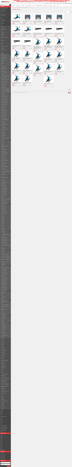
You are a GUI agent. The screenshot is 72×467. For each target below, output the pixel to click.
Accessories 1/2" (4, 206)
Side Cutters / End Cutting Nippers (6, 171)
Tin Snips (3, 136)
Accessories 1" (3, 205)
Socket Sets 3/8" (4, 264)
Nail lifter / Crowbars (4, 309)
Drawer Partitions (3, 388)
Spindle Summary (4, 200)
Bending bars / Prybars (4, 301)
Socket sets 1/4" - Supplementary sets (6, 259)
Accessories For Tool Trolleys (4, 383)
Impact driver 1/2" (4, 105)
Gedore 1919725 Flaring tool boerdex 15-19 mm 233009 (16, 34)
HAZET (1, 419)
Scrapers (3, 310)
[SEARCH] (10, 5)
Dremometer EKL (3, 349)
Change (66, 3)
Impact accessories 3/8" (5, 104)
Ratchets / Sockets (4, 203)
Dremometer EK (3, 347)
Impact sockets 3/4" (4, 116)
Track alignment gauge (4, 202)
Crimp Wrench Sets (4, 154)
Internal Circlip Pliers (4, 163)
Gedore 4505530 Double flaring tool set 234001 (27, 21)
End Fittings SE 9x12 (3, 367)
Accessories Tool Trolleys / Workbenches (4, 386)
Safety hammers (4, 85)
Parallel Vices (3, 293)
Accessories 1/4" (4, 208)
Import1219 (2, 26)
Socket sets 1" (3, 251)
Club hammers (3, 74)
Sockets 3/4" (3, 228)
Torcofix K (2, 369)
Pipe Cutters (3, 130)
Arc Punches (3, 121)
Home (13, 7)
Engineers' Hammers (4, 77)
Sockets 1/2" (3, 225)
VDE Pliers (3, 330)
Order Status (58, 3)
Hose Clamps (2, 40)
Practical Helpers (4, 281)
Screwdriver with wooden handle (6, 245)
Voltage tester (3, 248)
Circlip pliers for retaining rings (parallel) (5, 146)
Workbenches (3, 408)
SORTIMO (2, 396)
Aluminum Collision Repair (3, 427)
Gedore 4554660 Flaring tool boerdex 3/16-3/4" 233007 (16, 21)
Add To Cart (19, 23)
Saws (2, 295)
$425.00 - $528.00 (2, 459)
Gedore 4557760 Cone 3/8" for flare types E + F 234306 (16, 58)
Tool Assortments (4, 313)
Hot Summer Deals (2, 9)
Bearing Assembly (4, 185)
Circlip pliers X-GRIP (4, 149)
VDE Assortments (4, 329)
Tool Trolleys (2, 405)
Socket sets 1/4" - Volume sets (5, 261)
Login (61, 3)
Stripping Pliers (3, 172)
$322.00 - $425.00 (2, 457)
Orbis (1, 414)
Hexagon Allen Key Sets (5, 240)
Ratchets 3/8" (3, 222)
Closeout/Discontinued (3, 416)
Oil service (2, 43)
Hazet (1, 434)
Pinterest (70, 92)
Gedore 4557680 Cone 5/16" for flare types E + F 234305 (27, 58)
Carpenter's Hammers (4, 72)
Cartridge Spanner (4, 186)
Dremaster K (2, 341)
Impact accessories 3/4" (5, 102)
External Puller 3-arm (4, 191)
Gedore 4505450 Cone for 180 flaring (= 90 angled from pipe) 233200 (38, 34)
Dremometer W (3, 355)
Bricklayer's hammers (4, 71)
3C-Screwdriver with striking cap (6, 234)
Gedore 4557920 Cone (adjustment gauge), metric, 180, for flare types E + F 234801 (59, 46)
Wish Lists (51, 3)
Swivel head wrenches (4, 287)
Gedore (1, 436)
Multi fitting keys (4, 276)
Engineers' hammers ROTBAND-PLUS (5, 79)
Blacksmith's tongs (4, 68)
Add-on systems (4, 180)
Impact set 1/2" (3, 107)
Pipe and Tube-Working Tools (5, 119)
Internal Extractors (4, 194)
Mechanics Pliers (4, 165)
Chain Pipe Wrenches (4, 124)
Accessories (3, 141)
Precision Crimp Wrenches (5, 169)
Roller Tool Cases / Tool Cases (5, 391)
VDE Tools (3, 323)
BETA (1, 410)
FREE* (36, 1)
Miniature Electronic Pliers (5, 166)
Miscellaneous (3, 338)
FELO (1, 417)
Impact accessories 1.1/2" (5, 96)
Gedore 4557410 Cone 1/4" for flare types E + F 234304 (48, 59)
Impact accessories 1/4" (5, 99)
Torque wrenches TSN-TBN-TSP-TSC (5, 378)
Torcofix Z (2, 372)
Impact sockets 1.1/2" (4, 110)
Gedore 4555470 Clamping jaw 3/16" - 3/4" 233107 (59, 34)
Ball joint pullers (4, 183)
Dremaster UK (3, 344)
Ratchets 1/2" (3, 217)
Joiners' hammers (4, 82)
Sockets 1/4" (3, 226)
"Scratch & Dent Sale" (3, 20)
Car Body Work (3, 32)
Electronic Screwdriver (4, 239)
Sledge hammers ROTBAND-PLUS (6, 90)
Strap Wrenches (4, 135)
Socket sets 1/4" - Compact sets (5, 256)
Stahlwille (1, 411)
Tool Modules (3, 315)
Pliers (2, 139)
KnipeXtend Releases (3, 11)
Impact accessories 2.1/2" (5, 101)
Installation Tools (4, 127)
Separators (3, 197)
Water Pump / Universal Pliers (5, 138)
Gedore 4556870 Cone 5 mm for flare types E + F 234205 (59, 71)
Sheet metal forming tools (4, 46)
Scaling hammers (4, 87)
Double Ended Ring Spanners (5, 273)
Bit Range (3, 54)
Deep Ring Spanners (4, 272)
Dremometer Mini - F (3, 350)
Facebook (68, 92)
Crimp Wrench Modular (4, 152)
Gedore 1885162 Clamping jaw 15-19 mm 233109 (48, 34)
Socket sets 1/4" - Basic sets (5, 254)
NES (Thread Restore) (3, 430)
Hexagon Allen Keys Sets (5, 243)
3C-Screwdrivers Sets (4, 237)
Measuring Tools (4, 292)
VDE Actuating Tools (4, 326)
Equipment (2, 35)
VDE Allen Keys (3, 327)
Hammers (3, 69)
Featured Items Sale (3, 15)
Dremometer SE (3, 352)
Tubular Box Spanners (4, 289)
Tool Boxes (2, 394)
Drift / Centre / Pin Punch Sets (5, 304)
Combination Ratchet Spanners (5, 267)
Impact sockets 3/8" (4, 118)
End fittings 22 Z (3, 363)
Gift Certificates (47, 3)
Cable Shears (3, 144)
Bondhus (1, 413)
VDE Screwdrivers (4, 332)
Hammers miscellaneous (5, 81)
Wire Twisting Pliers (4, 174)
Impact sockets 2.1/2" (4, 115)
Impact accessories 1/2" (5, 98)
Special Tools (3, 290)
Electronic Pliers (3, 157)
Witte (1, 422)
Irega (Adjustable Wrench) (3, 428)
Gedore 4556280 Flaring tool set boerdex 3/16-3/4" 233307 (48, 21)
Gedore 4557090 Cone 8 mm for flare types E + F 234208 (27, 71)
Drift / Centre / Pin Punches (5, 306)
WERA (1, 12)
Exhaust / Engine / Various (4, 37)
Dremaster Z (2, 346)
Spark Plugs (2, 48)
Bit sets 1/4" (3, 60)
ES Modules (3, 321)
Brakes (2, 31)
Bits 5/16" (3, 63)
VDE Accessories (4, 324)
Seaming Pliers (3, 133)
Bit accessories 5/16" (4, 57)
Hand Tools (2, 52)
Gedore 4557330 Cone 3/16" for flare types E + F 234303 (59, 59)
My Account (54, 3)
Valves (2, 51)
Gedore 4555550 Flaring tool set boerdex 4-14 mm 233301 (59, 21)
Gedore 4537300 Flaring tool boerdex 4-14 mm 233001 (27, 34)
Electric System (3, 34)
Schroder (1, 431)
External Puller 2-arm (4, 189)
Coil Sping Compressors (5, 188)
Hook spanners (3, 275)
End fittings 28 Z (3, 364)
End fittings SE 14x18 (3, 366)
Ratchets (3, 214)
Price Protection (45, 1)
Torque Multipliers (3, 375)
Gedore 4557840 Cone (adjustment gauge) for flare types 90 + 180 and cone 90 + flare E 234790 (38, 47)
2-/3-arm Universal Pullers (5, 177)
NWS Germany (2, 23)
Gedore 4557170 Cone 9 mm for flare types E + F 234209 (16, 71)
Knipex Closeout (2, 18)
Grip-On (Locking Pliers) (3, 425)
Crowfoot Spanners (4, 270)
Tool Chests (2, 399)
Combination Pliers (4, 151)
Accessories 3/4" (4, 209)
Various (2, 246)
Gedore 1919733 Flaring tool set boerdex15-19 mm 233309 (38, 21)
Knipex (1, 17)
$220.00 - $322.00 (2, 456)
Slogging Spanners (4, 284)
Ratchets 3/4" (3, 220)
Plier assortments (4, 168)
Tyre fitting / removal (3, 49)
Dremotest (2, 358)
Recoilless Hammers (4, 84)
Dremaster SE (2, 343)
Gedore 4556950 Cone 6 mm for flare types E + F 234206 (48, 71)
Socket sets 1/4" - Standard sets (6, 257)
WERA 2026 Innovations (3, 14)
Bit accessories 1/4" (4, 55)
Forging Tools (3, 66)
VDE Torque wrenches (4, 335)
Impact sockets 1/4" (4, 113)
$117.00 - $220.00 (2, 454)
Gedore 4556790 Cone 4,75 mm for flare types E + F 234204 (38, 73)
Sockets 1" (3, 223)
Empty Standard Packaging (4, 360)
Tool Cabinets (2, 397)
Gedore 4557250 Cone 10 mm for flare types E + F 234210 (38, 61)
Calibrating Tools (4, 122)
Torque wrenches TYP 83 (4, 380)
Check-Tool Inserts (4, 318)
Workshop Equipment (3, 381)
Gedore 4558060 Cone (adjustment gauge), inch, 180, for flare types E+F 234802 (48, 46)
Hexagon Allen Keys (4, 242)
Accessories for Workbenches (5, 384)
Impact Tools (3, 93)
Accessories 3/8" (4, 211)
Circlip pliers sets (4, 148)
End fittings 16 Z (3, 361)
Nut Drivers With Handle (5, 278)
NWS (1, 445)
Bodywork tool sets (3, 29)
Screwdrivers (3, 231)
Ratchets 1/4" (3, 219)
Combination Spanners (4, 269)
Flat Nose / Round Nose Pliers (5, 160)
